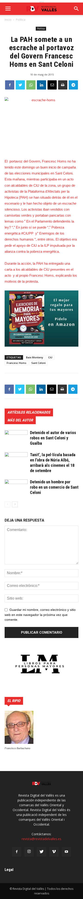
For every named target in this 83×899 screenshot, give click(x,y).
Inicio (8, 20)
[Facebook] (16, 851)
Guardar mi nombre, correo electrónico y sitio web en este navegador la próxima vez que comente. (40, 615)
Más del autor (20, 420)
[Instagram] (29, 851)
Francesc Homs (16, 363)
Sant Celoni (38, 363)
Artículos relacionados (28, 412)
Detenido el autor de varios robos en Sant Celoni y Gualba (53, 438)
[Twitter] (41, 851)
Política (20, 20)
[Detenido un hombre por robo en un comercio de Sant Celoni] (16, 487)
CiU (50, 357)
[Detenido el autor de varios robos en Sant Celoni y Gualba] (16, 438)
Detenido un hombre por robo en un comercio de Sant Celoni (54, 487)
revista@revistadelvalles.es (41, 839)
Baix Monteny (34, 357)
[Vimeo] (54, 851)
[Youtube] (66, 851)
